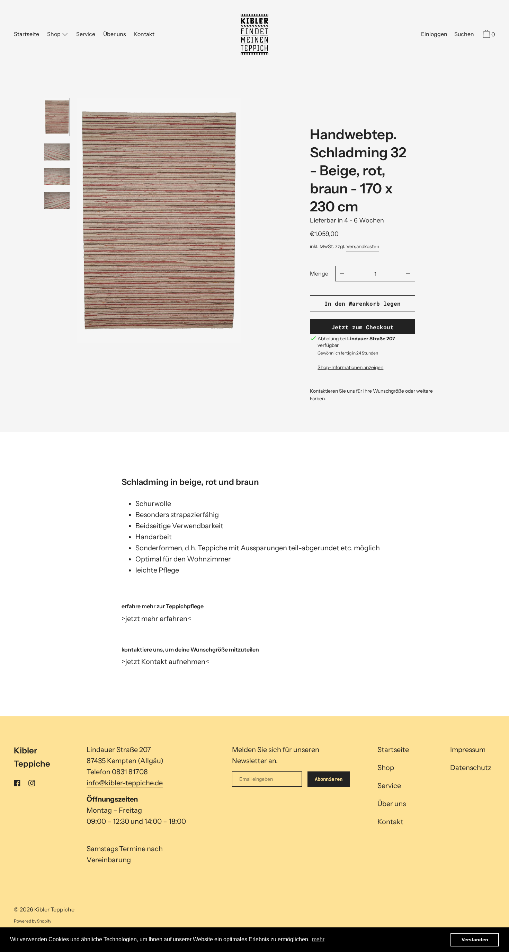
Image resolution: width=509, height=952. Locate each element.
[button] (464, 35)
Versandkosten (362, 246)
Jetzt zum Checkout (362, 327)
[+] (408, 273)
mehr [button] (318, 939)
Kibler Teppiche (54, 909)
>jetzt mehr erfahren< (156, 618)
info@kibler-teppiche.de (125, 783)
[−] (342, 273)
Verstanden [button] (475, 939)
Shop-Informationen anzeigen (350, 367)
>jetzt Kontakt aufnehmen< (165, 661)
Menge (319, 273)
